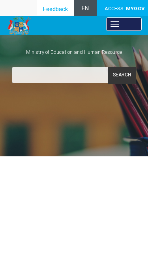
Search (122, 75)
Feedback (55, 9)
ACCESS (125, 8)
